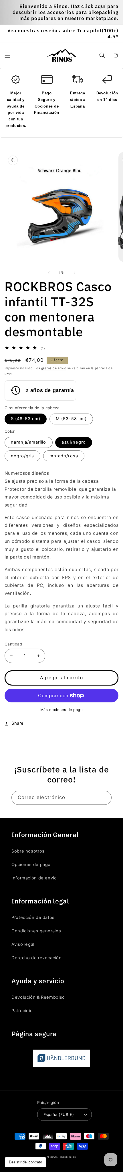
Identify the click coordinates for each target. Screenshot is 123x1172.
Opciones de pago (31, 864)
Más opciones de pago (61, 710)
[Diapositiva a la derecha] (74, 273)
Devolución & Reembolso (38, 997)
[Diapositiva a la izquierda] (48, 273)
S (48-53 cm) (26, 418)
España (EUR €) (58, 1114)
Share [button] (17, 723)
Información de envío (34, 878)
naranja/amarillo (28, 442)
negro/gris (22, 455)
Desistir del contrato (25, 1162)
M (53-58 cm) (71, 418)
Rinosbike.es (67, 1156)
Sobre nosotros (28, 851)
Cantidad (13, 644)
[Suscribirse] (104, 798)
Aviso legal (22, 944)
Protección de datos (33, 917)
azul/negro (73, 442)
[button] (7, 55)
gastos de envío (53, 368)
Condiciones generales (36, 930)
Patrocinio (22, 1010)
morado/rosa (63, 455)
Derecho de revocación (36, 957)
